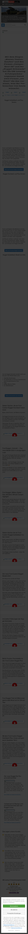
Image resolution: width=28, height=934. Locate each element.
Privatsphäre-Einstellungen (14, 913)
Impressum (17, 930)
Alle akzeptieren (14, 906)
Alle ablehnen (14, 909)
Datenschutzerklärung (8, 925)
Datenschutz (11, 930)
